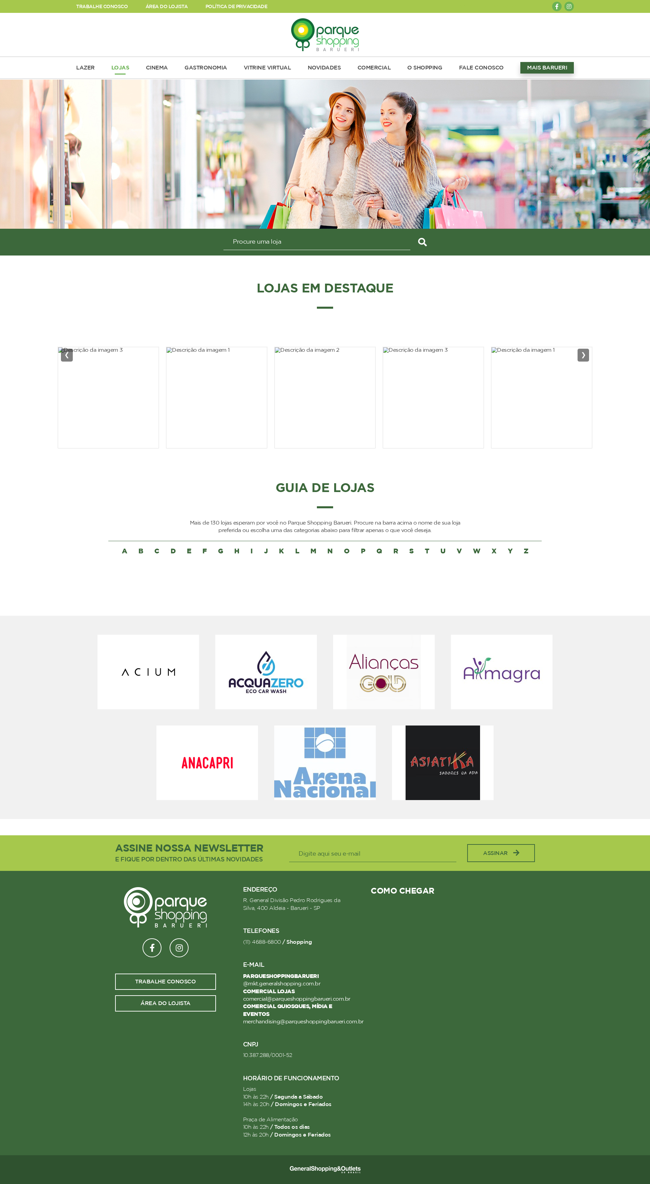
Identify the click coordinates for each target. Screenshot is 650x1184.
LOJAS (120, 67)
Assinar (495, 853)
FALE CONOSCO (481, 67)
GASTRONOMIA (206, 67)
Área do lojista (165, 1003)
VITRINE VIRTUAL (267, 67)
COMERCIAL (374, 67)
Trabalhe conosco (165, 981)
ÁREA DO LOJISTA (167, 6)
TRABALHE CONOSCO (102, 6)
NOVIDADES (324, 67)
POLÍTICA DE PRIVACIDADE (236, 6)
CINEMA (157, 67)
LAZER (85, 67)
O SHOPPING (424, 67)
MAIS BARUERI (547, 67)
